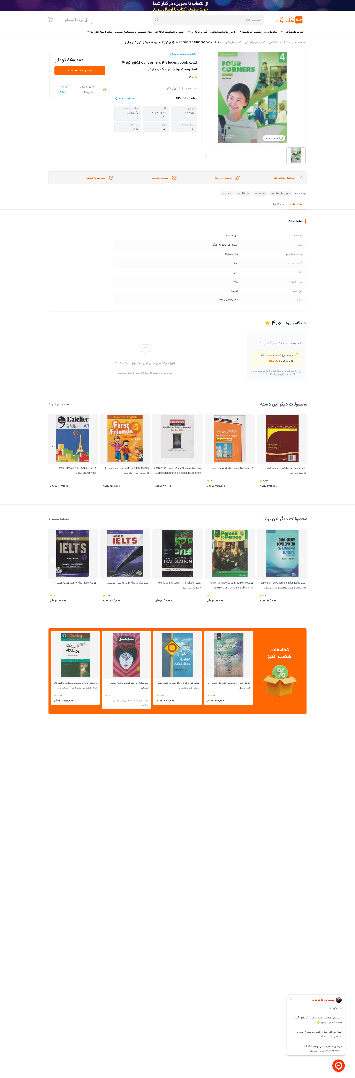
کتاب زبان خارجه (173, 88)
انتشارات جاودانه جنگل (183, 54)
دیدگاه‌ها (278, 204)
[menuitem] (291, 32)
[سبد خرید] (50, 19)
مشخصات (296, 204)
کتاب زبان (227, 193)
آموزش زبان (260, 193)
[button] (52, 445)
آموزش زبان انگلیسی (280, 193)
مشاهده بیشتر (60, 404)
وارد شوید (274, 361)
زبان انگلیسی (243, 193)
